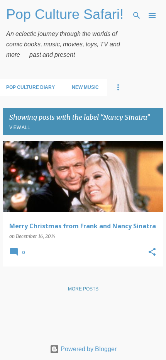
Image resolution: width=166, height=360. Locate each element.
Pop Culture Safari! (65, 14)
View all (19, 127)
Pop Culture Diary (30, 87)
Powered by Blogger (88, 349)
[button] (152, 252)
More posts (83, 289)
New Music (85, 87)
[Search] (136, 15)
